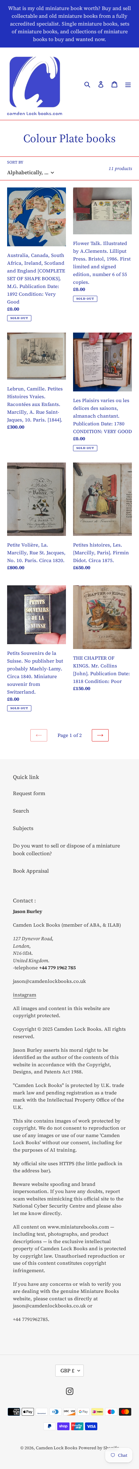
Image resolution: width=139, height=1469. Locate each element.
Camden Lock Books (56, 1448)
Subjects (23, 828)
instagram (24, 994)
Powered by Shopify (99, 1448)
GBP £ (67, 1370)
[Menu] (128, 84)
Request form (29, 793)
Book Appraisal (31, 870)
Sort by (15, 162)
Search (21, 810)
